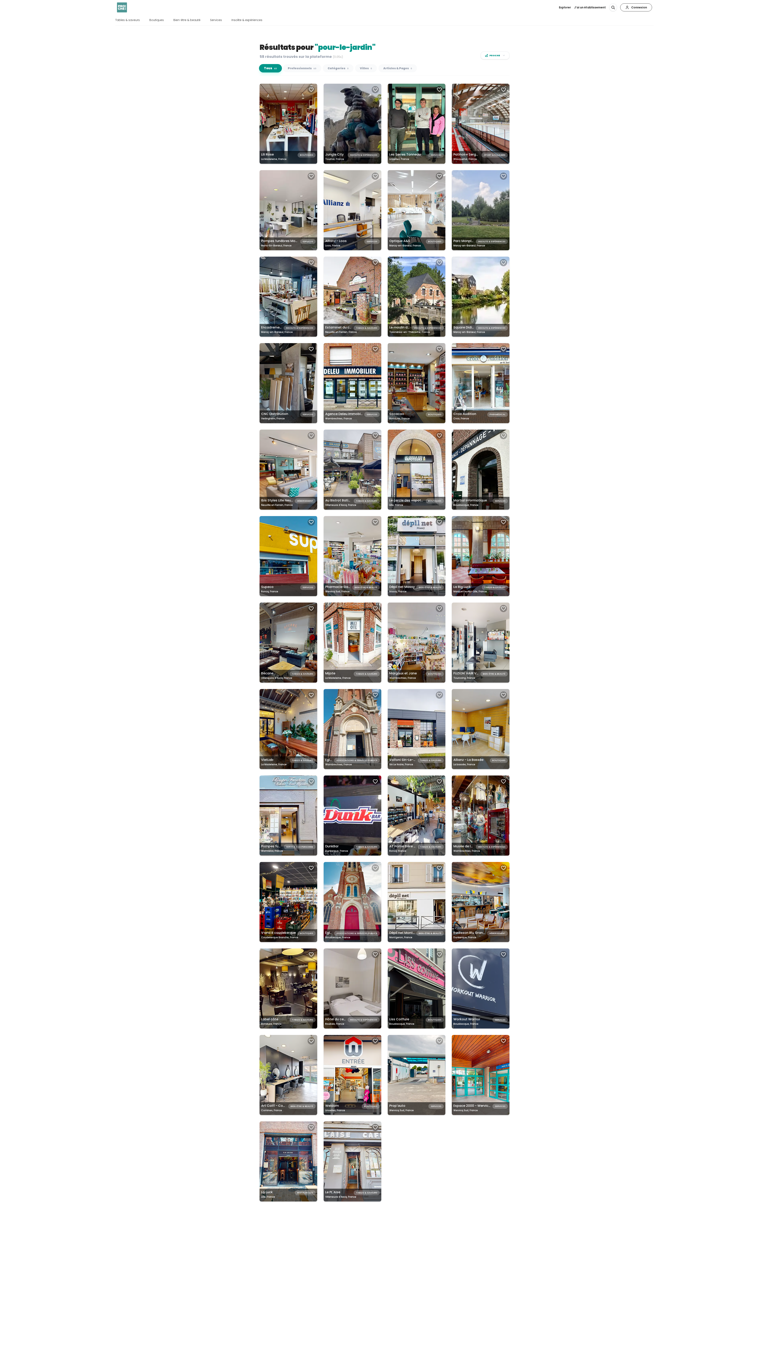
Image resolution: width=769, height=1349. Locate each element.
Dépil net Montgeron (405, 932)
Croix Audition (464, 414)
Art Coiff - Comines (277, 1105)
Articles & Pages (397, 68)
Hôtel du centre (337, 1019)
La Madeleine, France (274, 159)
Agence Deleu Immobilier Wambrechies (357, 414)
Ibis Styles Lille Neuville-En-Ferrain (288, 500)
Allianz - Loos (336, 241)
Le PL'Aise (332, 1192)
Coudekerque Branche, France (279, 937)
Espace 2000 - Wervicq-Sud (476, 1105)
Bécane (267, 673)
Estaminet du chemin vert (346, 327)
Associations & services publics (356, 760)
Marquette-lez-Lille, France (470, 591)
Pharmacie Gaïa (338, 587)
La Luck (267, 1192)
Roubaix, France (334, 1024)
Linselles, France (399, 159)
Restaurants (305, 1192)
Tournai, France (334, 159)
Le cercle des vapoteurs (408, 500)
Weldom (332, 1105)
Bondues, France (399, 418)
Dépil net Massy (402, 587)
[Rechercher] (613, 7)
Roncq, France (269, 591)
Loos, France (332, 245)
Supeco (267, 587)
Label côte (269, 1019)
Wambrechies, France (338, 418)
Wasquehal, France (465, 159)
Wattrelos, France (272, 851)
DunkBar (332, 846)
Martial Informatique (470, 500)
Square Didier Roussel (470, 327)
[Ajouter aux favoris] (311, 89)
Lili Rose (267, 154)
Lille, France (396, 505)
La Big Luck (462, 587)
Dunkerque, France (336, 851)
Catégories (338, 68)
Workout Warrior (466, 1019)
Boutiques (156, 20)
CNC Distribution (274, 414)
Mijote (330, 673)
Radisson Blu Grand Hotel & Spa (479, 932)
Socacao (396, 414)
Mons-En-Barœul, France (276, 245)
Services (216, 20)
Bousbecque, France (465, 505)
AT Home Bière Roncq (406, 846)
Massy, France (398, 591)
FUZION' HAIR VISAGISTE (471, 673)
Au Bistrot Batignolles (342, 500)
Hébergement (305, 500)
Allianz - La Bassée (468, 759)
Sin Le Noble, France (401, 764)
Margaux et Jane (403, 673)
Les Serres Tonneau (405, 154)
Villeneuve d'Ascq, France (340, 505)
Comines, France (271, 1110)
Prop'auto (397, 1105)
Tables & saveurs (127, 20)
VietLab (267, 759)
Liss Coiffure (399, 1019)
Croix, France (461, 418)
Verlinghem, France (273, 418)
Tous (270, 68)
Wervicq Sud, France (337, 591)
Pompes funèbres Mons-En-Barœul (289, 241)
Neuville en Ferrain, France (341, 332)
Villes (366, 68)
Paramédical (497, 414)
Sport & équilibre (494, 155)
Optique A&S (399, 241)
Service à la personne (299, 846)
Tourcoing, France (464, 678)
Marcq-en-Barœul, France (405, 245)
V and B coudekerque (278, 932)
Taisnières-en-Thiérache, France (409, 332)
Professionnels (302, 68)
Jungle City (334, 154)
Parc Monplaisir (465, 241)
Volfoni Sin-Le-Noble (406, 759)
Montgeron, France (400, 937)
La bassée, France (464, 764)
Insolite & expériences (247, 20)
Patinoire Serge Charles (472, 154)
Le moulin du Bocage (406, 327)
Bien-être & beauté (186, 20)
